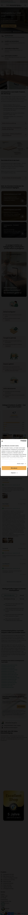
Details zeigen (20, 463)
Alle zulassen (14, 468)
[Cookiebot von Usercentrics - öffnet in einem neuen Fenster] (20, 441)
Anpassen (13, 472)
